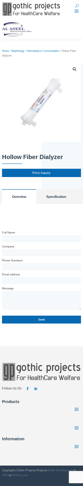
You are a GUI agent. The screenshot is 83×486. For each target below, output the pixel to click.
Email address (11, 274)
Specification (56, 196)
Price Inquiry (41, 173)
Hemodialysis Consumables (43, 50)
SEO (5, 475)
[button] (74, 69)
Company (8, 246)
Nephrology (17, 50)
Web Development (61, 470)
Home (5, 50)
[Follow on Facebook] (27, 388)
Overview (19, 196)
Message (8, 288)
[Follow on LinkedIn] (35, 388)
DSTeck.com (20, 475)
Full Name (8, 232)
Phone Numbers (12, 260)
